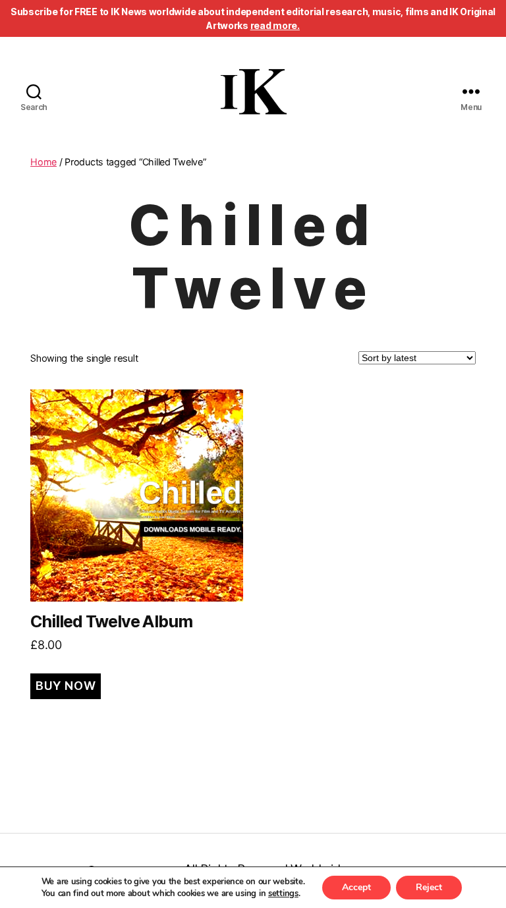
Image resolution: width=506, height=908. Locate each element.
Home (43, 161)
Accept (356, 887)
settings (283, 893)
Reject (429, 887)
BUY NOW (66, 686)
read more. (275, 25)
